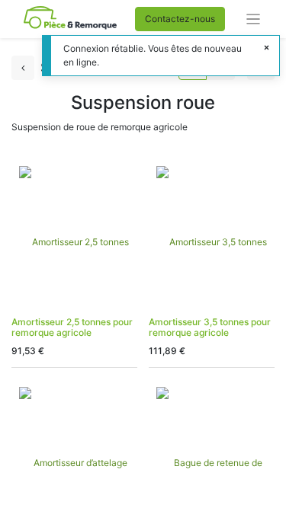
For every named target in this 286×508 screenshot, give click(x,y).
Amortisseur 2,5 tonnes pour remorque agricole (72, 327)
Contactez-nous (180, 18)
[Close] (266, 48)
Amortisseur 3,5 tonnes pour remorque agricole (210, 327)
